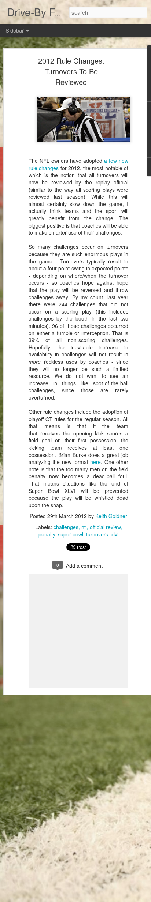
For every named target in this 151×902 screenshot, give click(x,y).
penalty (46, 534)
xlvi (114, 534)
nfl (84, 527)
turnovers (97, 534)
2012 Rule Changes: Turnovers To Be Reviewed (71, 71)
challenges (66, 527)
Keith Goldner (111, 516)
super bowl (70, 534)
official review (105, 527)
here (95, 461)
